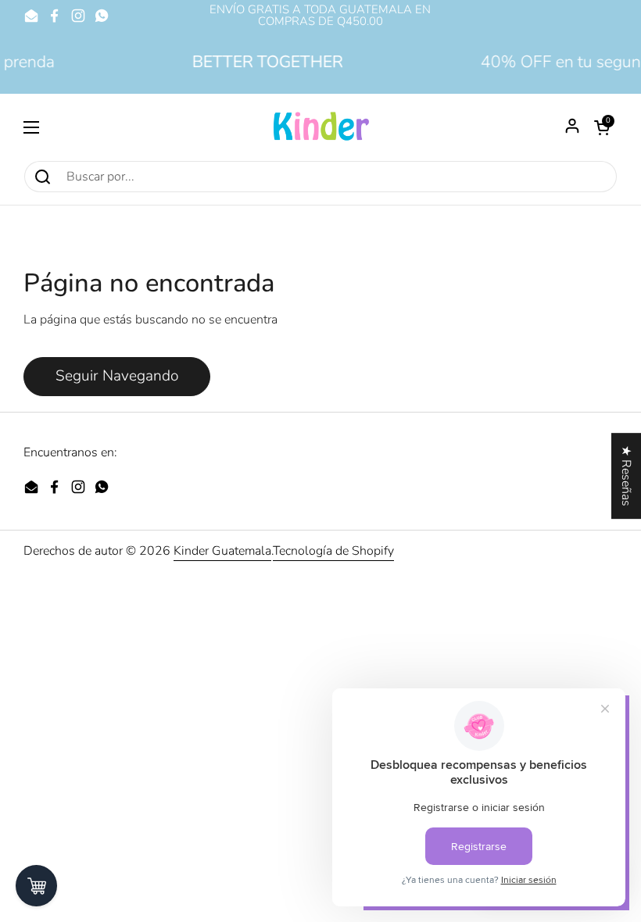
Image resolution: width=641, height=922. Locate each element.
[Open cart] (36, 885)
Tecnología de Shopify (333, 550)
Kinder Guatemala (222, 550)
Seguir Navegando (117, 376)
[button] (602, 127)
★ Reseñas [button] (626, 475)
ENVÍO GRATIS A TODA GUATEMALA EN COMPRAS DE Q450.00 (320, 15)
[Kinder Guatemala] (320, 126)
